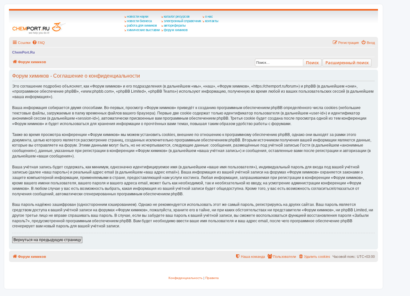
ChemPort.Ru (23, 52)
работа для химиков (142, 25)
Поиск (312, 62)
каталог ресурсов (177, 16)
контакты (211, 21)
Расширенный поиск (347, 62)
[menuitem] (38, 43)
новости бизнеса (139, 21)
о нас (209, 16)
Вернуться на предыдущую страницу (47, 240)
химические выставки (143, 30)
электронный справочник (182, 21)
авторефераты (175, 25)
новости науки (137, 16)
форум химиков (176, 30)
